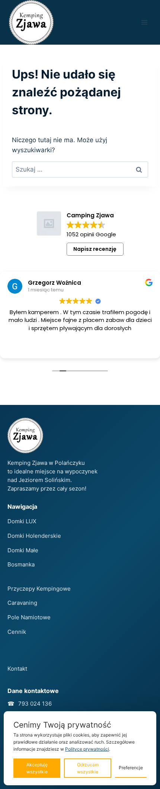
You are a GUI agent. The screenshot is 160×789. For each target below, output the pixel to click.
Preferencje (131, 767)
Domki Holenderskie (34, 535)
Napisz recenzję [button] (94, 249)
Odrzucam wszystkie (88, 768)
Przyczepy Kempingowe (39, 588)
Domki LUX (21, 521)
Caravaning (22, 602)
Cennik (16, 631)
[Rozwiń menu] (144, 22)
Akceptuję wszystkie (37, 768)
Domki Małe (22, 550)
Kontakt (17, 668)
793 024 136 (35, 703)
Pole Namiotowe (29, 617)
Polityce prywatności (87, 749)
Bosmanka (21, 564)
